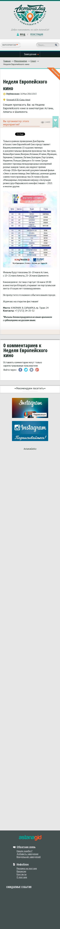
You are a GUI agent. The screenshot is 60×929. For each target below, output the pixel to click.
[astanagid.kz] (30, 838)
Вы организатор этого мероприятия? (16, 123)
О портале (22, 877)
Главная (7, 61)
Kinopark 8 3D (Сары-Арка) (18, 100)
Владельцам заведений (29, 856)
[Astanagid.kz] (30, 15)
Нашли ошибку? (24, 851)
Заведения (30, 54)
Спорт (33, 61)
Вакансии (21, 871)
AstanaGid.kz (30, 448)
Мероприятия (20, 61)
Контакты (21, 874)
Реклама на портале (27, 868)
